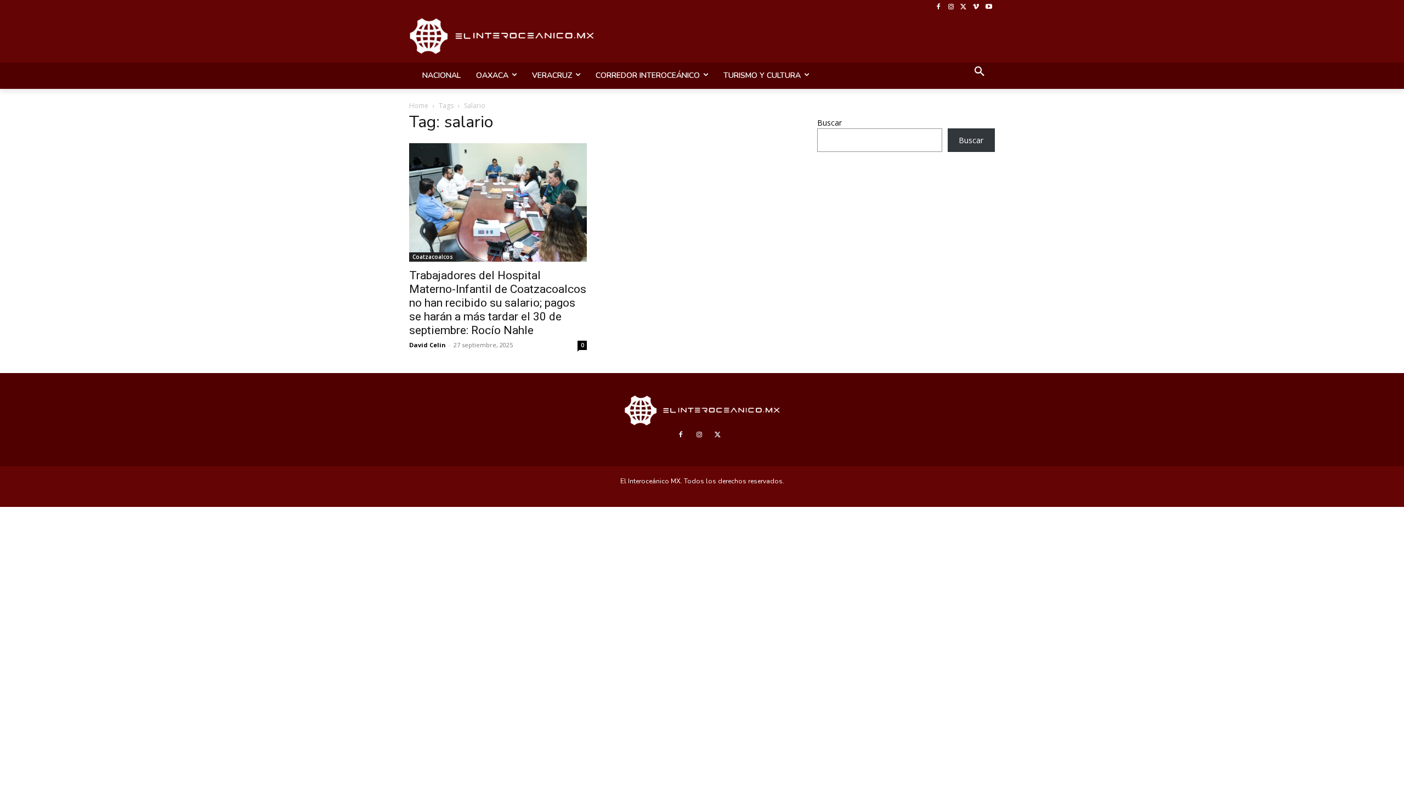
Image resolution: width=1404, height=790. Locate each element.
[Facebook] (938, 7)
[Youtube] (988, 7)
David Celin (427, 345)
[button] (979, 72)
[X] (964, 7)
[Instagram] (951, 7)
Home (418, 105)
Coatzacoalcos (432, 257)
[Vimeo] (976, 7)
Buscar (829, 122)
